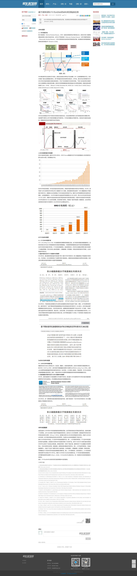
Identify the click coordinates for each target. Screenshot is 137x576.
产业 (54, 4)
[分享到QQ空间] (82, 15)
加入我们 (24, 562)
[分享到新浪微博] (84, 15)
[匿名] (40, 533)
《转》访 (63, 4)
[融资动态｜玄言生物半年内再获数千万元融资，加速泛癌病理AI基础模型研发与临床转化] (96, 16)
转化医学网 (76, 572)
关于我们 (24, 560)
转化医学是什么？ (32, 12)
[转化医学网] (30, 4)
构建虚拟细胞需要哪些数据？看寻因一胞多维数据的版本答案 (108, 28)
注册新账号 (29, 31)
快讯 (46, 15)
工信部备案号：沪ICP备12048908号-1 (68, 573)
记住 (24, 23)
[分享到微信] (89, 15)
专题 (70, 4)
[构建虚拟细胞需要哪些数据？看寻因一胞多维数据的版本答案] (96, 27)
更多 (86, 4)
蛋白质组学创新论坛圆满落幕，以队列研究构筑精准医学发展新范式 (108, 44)
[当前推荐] (134, 566)
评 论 (88, 538)
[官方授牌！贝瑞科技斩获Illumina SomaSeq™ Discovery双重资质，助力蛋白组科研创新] (96, 38)
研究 (47, 4)
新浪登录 (25, 28)
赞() (65, 15)
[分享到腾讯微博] (86, 15)
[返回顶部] (134, 562)
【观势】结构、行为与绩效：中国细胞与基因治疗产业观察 (108, 33)
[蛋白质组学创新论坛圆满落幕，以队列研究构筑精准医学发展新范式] (96, 44)
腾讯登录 (33, 28)
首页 (41, 4)
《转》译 (78, 4)
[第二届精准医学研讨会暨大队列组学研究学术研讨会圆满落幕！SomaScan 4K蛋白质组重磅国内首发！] (96, 22)
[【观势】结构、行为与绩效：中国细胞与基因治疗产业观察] (96, 33)
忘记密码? (34, 23)
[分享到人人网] (87, 15)
